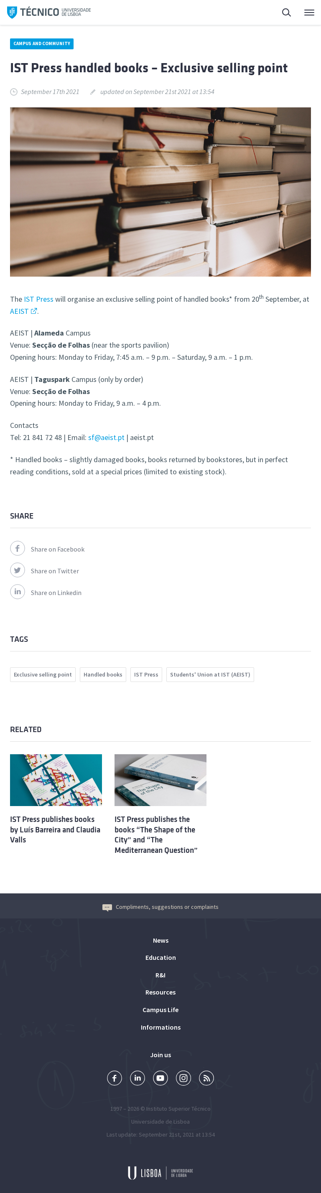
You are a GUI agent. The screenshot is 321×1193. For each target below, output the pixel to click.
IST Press (39, 299)
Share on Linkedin (56, 592)
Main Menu (303, 12)
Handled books (103, 674)
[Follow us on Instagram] (183, 1079)
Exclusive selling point (43, 674)
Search (281, 12)
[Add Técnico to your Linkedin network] (137, 1079)
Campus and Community (41, 43)
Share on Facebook (57, 549)
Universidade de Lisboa (160, 1121)
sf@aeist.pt (106, 437)
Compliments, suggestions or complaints (167, 907)
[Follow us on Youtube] (160, 1079)
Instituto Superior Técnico (178, 1108)
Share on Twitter (55, 571)
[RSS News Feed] (206, 1079)
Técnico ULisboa (49, 12)
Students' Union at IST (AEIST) (210, 674)
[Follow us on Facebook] (114, 1079)
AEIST (19, 311)
